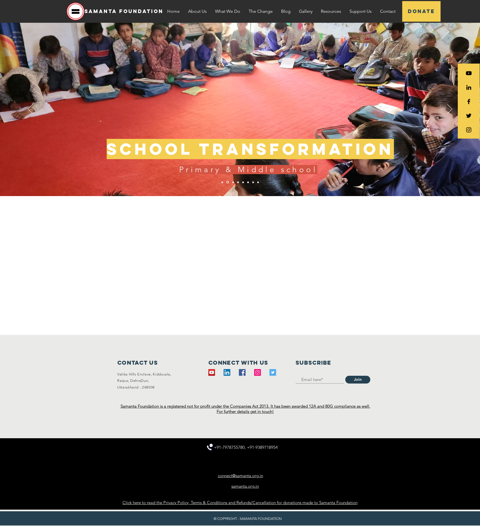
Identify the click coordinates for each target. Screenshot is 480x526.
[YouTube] (468, 73)
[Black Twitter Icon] (468, 115)
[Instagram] (257, 372)
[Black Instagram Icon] (468, 129)
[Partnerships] (253, 182)
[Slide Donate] (258, 182)
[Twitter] (272, 372)
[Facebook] (242, 372)
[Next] (449, 109)
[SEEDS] (232, 182)
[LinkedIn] (468, 87)
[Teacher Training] (243, 182)
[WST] (227, 182)
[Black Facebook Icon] (468, 101)
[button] (197, 11)
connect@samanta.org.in (240, 475)
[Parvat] (238, 182)
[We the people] (222, 182)
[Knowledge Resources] (248, 182)
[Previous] (30, 109)
